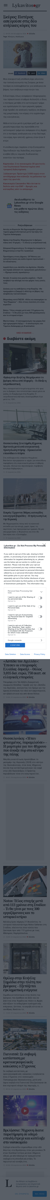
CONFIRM (15, 645)
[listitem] (25, 592)
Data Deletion (10, 654)
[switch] (40, 598)
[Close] (45, 545)
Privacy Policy (39, 654)
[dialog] (25, 600)
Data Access (25, 654)
